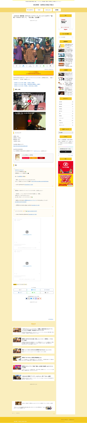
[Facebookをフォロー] (34, 298)
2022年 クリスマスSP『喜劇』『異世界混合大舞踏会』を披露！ (27, 84)
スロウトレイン (37, 150)
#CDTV (32, 181)
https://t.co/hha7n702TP (32, 211)
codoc (72, 155)
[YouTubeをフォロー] (38, 298)
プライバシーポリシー (64, 419)
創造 (26, 284)
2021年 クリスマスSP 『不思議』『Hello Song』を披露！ (26, 85)
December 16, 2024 (29, 184)
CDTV (19, 284)
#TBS (35, 181)
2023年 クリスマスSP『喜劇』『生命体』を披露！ (24, 82)
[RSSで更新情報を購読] (40, 298)
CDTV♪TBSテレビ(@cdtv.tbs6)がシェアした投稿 (27, 279)
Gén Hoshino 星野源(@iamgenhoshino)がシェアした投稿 (27, 247)
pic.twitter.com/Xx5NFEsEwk (42, 181)
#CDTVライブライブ (19, 169)
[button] (50, 66)
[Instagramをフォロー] (36, 298)
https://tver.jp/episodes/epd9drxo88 (20, 146)
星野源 (15, 284)
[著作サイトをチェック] (27, 298)
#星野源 (20, 176)
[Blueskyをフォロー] (31, 298)
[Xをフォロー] (29, 298)
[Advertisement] (33, 28)
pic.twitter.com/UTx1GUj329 (20, 201)
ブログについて (71, 419)
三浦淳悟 (22, 284)
